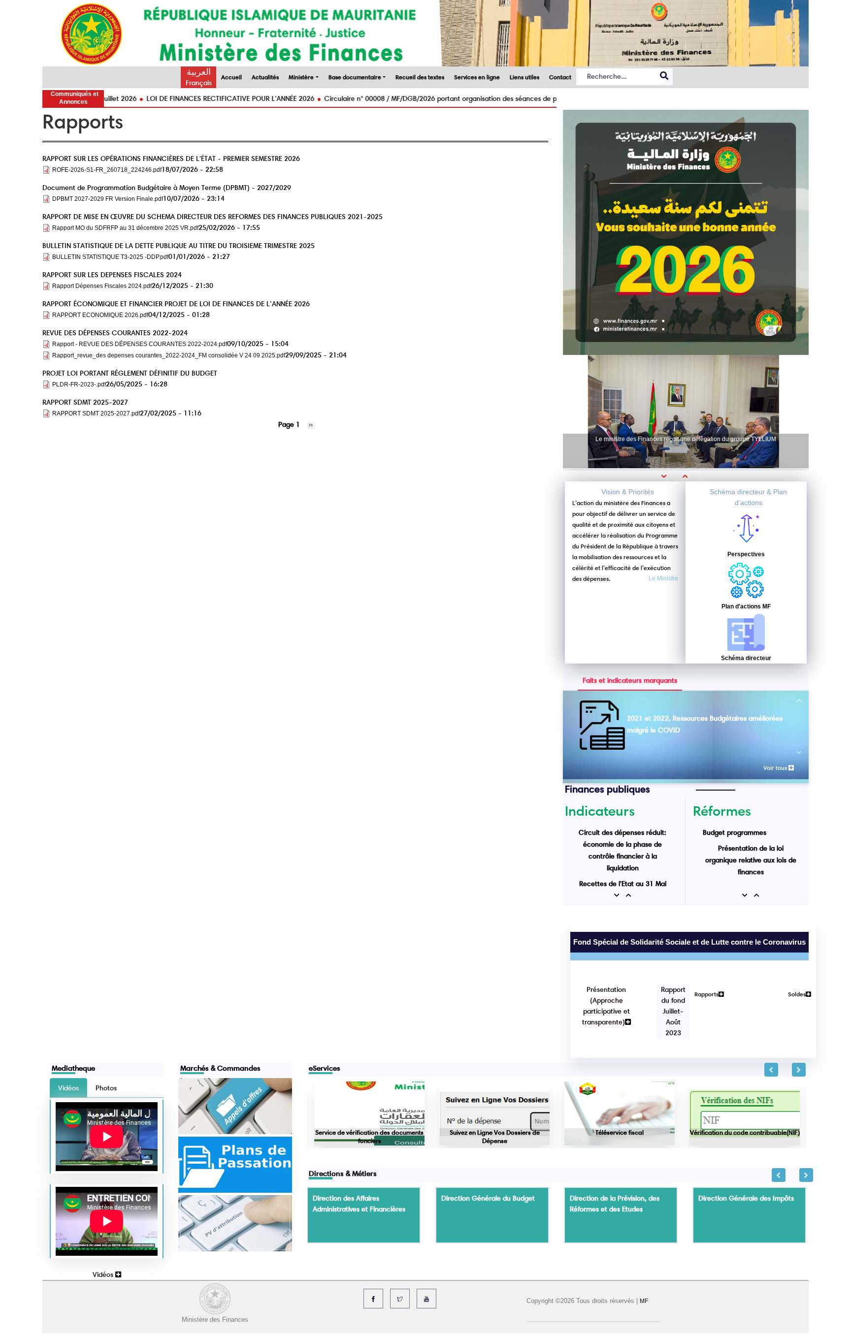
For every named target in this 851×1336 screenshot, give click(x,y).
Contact (560, 77)
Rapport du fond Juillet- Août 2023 (666, 976)
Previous (771, 1022)
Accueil (231, 77)
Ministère (301, 77)
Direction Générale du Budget (488, 1150)
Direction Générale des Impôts (746, 1150)
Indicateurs (600, 810)
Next (799, 1022)
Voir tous (775, 767)
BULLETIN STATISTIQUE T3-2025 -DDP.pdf (110, 257)
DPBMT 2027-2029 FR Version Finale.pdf (107, 198)
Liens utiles (524, 77)
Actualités (265, 77)
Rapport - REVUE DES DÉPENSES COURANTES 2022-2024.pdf (139, 344)
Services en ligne (477, 77)
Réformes (722, 810)
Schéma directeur (746, 658)
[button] (667, 476)
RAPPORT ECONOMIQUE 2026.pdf (100, 315)
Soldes (789, 958)
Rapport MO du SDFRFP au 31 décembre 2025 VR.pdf (125, 227)
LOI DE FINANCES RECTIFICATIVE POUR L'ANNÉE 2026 (183, 98)
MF (644, 1253)
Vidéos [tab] (68, 1040)
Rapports (699, 958)
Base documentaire (354, 77)
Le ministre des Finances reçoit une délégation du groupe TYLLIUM (685, 439)
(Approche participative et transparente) (598, 975)
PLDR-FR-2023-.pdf (79, 384)
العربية (199, 71)
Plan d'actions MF (746, 606)
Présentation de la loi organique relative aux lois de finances (750, 860)
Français (199, 82)
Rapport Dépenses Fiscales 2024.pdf (102, 286)
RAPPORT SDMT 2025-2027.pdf (96, 413)
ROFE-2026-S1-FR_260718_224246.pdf (107, 169)
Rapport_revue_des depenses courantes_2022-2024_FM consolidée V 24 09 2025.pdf (168, 355)
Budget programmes (734, 832)
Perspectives (746, 554)
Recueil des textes (419, 77)
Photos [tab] (106, 1040)
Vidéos (104, 1227)
